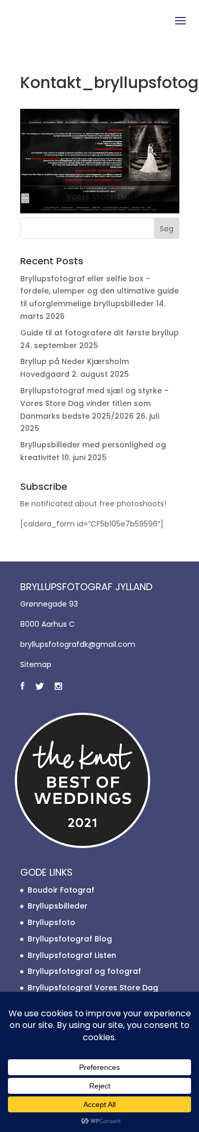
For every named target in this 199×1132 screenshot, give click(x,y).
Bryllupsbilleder (58, 906)
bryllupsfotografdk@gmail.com (77, 644)
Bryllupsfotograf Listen (72, 955)
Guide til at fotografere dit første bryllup (99, 332)
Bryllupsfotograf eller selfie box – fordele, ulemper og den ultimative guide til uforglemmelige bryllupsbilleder (99, 291)
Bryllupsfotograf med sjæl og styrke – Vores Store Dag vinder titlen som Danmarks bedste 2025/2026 (94, 403)
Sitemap (35, 664)
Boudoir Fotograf (61, 890)
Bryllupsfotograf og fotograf (84, 971)
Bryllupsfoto (51, 922)
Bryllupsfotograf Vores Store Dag (93, 987)
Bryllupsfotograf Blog (70, 939)
